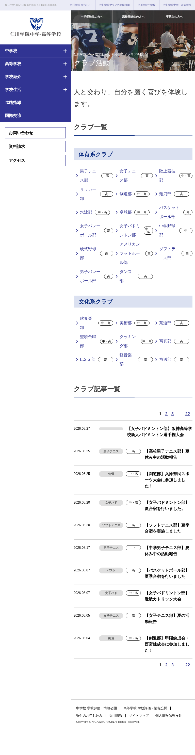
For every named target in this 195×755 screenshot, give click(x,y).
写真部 (171, 341)
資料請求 (17, 146)
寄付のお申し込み (89, 715)
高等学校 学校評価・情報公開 (145, 708)
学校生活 (13, 89)
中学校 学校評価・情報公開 (96, 708)
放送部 (171, 359)
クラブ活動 (135, 54)
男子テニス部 (94, 175)
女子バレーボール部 (95, 230)
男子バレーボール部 (95, 276)
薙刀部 (171, 194)
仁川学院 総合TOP (80, 5)
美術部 (133, 323)
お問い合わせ (21, 133)
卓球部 (133, 212)
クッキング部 (136, 341)
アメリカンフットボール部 (135, 253)
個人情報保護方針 (168, 715)
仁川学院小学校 (146, 5)
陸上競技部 (174, 175)
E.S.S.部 (93, 359)
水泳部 (93, 212)
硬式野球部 (94, 253)
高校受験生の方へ (133, 16)
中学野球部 (173, 230)
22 (187, 414)
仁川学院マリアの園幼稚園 (114, 5)
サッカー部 (94, 194)
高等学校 (13, 63)
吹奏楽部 (95, 323)
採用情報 (115, 715)
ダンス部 (133, 276)
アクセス (17, 160)
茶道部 (171, 323)
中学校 (11, 51)
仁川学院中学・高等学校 (177, 5)
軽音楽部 (133, 359)
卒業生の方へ (174, 16)
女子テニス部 (134, 175)
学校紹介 (13, 76)
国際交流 (13, 115)
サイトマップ (139, 715)
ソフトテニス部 (174, 253)
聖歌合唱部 (95, 341)
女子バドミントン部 (135, 230)
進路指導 (13, 102)
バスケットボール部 (174, 212)
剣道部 (133, 194)
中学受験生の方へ (92, 16)
